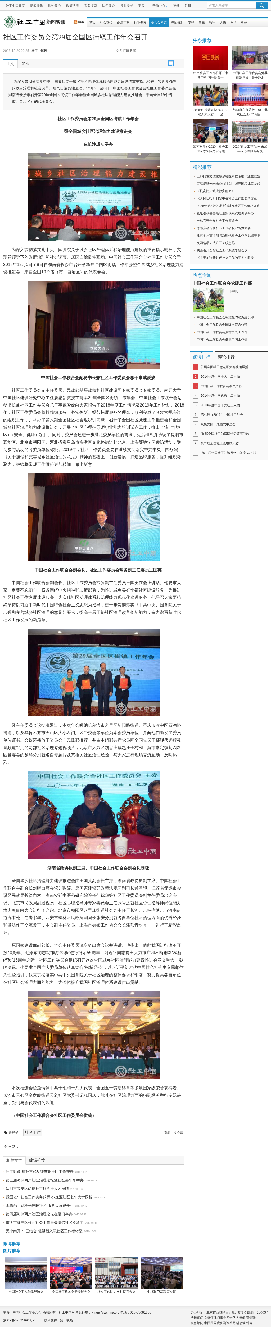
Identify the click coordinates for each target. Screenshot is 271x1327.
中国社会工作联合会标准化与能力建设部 (225, 317)
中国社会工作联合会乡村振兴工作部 (222, 332)
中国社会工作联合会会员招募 (221, 386)
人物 (223, 22)
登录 (176, 6)
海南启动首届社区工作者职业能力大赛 (224, 228)
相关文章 (14, 1160)
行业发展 (126, 6)
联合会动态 (159, 22)
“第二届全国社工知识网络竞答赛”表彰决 (229, 453)
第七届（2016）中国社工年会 (222, 415)
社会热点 (106, 22)
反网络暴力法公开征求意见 (216, 243)
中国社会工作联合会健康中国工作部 (222, 339)
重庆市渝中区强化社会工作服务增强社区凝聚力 (45, 1222)
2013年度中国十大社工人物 (220, 405)
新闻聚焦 (36, 6)
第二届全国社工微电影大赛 (220, 443)
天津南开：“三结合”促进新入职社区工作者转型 (44, 1231)
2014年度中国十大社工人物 (220, 376)
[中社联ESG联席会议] (161, 1273)
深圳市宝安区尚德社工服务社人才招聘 (37, 1188)
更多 (141, 6)
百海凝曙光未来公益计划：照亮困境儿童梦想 (228, 184)
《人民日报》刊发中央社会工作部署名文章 (227, 198)
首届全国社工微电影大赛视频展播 (224, 367)
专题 (201, 22)
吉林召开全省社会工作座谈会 (217, 221)
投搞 (118, 51)
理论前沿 (54, 6)
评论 (233, 22)
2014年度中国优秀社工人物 (220, 396)
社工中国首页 (15, 6)
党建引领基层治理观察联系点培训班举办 (225, 213)
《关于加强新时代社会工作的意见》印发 (225, 258)
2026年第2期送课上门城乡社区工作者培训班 (228, 206)
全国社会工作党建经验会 (25, 1292)
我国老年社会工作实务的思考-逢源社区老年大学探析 (49, 1197)
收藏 (133, 51)
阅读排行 (201, 357)
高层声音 (123, 22)
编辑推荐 (37, 1160)
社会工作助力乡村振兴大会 (116, 1292)
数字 (212, 22)
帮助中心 (158, 6)
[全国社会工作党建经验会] (25, 1273)
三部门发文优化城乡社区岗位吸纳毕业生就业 (228, 176)
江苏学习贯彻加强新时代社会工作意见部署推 (228, 235)
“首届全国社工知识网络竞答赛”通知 (225, 434)
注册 (188, 6)
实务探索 (90, 6)
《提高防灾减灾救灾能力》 (216, 191)
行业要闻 (140, 22)
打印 (126, 51)
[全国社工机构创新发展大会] (71, 1273)
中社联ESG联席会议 (161, 1292)
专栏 (191, 22)
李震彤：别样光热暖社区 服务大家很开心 (40, 1205)
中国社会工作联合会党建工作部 (222, 283)
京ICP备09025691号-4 (19, 1320)
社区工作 (33, 1132)
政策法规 (72, 6)
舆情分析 (177, 22)
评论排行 (226, 357)
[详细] (234, 291)
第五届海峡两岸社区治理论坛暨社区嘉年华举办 (45, 1180)
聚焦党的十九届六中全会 (218, 424)
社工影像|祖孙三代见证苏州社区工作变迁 (40, 1172)
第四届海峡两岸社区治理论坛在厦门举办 (39, 1214)
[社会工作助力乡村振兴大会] (116, 1273)
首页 (92, 22)
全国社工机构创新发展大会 (71, 1292)
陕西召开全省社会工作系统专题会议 (222, 250)
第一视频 (66, 1320)
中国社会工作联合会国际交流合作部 (222, 325)
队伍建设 (108, 6)
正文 (10, 64)
